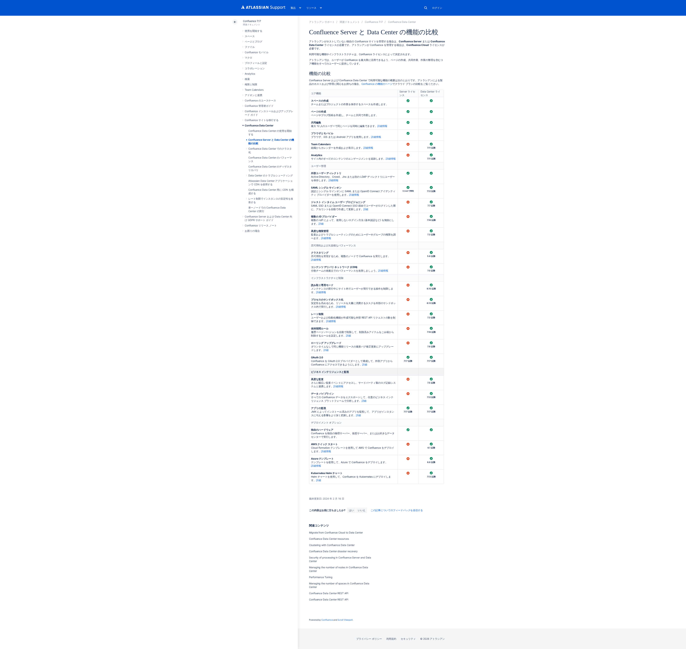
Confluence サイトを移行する (262, 120)
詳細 (365, 209)
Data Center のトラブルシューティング (270, 175)
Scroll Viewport (345, 619)
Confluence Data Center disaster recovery (333, 551)
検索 (426, 8)
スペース (250, 36)
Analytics (250, 73)
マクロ (248, 57)
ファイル (250, 46)
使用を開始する (253, 30)
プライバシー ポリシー (369, 638)
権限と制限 (251, 84)
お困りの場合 (252, 230)
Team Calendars (254, 89)
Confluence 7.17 (252, 20)
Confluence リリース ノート (261, 225)
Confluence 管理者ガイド (259, 105)
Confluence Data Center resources (329, 538)
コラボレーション (255, 68)
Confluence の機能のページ (377, 83)
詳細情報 (382, 125)
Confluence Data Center (259, 125)
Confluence (327, 619)
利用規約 (391, 638)
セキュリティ (408, 638)
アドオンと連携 (253, 95)
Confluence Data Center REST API (328, 593)
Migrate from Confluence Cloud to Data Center (336, 532)
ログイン (437, 7)
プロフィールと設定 (256, 62)
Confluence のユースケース (260, 100)
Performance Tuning (320, 577)
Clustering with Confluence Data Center (332, 545)
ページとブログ (253, 41)
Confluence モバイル (257, 52)
